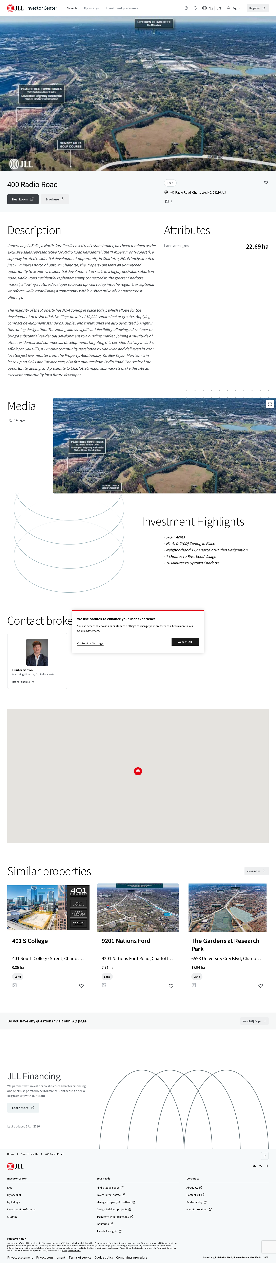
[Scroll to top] (265, 1156)
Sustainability (194, 1202)
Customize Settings (90, 643)
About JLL (192, 1187)
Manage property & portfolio (114, 1202)
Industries (103, 1224)
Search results (29, 1154)
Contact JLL (193, 1195)
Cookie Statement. (88, 631)
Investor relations (197, 1209)
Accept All (185, 642)
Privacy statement (20, 1257)
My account (14, 1195)
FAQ (9, 1187)
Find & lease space (108, 1187)
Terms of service (80, 1257)
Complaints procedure (131, 1257)
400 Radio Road (54, 1154)
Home (10, 1154)
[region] (138, 631)
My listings (13, 1202)
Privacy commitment (50, 1257)
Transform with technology (113, 1216)
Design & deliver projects (112, 1209)
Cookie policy (104, 1257)
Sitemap (12, 1216)
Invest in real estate (109, 1195)
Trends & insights (107, 1231)
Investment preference (21, 1209)
